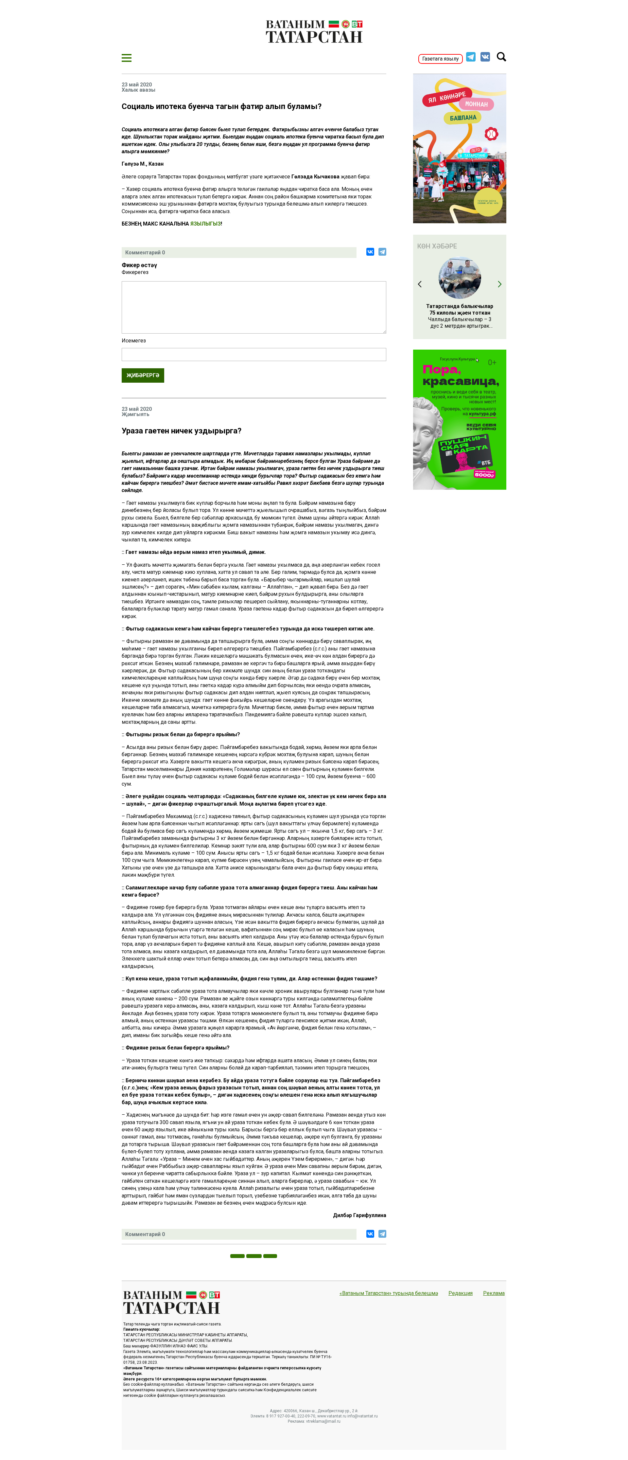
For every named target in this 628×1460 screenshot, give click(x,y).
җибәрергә (143, 375)
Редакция (460, 1293)
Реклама (494, 1293)
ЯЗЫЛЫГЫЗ (205, 224)
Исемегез (134, 340)
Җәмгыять (135, 414)
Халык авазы (138, 90)
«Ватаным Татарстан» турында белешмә (389, 1293)
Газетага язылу (440, 59)
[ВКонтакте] (370, 252)
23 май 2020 (137, 84)
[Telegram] (382, 252)
